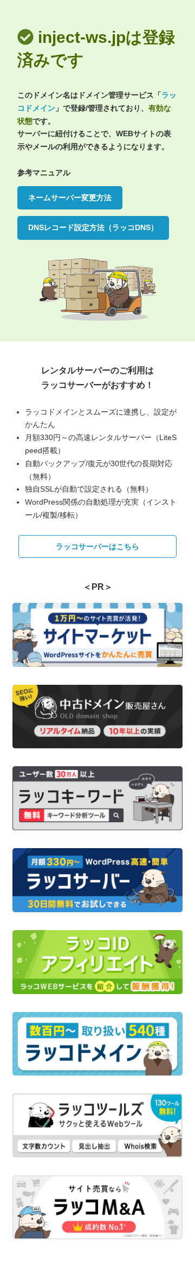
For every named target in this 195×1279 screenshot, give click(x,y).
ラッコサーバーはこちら (97, 546)
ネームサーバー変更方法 (70, 197)
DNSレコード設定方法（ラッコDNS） (93, 227)
